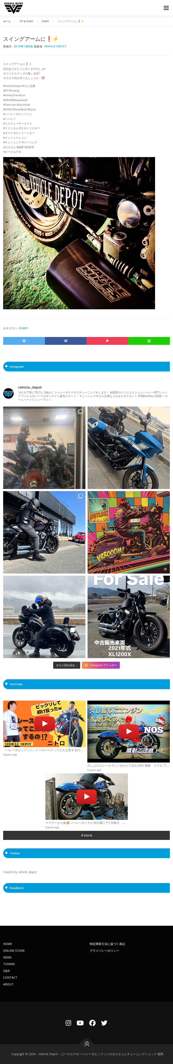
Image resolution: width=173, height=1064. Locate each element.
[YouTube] (80, 1023)
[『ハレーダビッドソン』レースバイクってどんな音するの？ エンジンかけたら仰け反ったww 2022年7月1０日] (44, 724)
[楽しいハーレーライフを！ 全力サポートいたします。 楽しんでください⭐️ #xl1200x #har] (44, 532)
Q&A (6, 971)
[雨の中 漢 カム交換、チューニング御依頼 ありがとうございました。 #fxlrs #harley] (44, 617)
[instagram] (68, 1023)
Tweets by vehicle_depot (20, 872)
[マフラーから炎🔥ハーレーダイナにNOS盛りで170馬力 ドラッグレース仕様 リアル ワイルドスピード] (86, 796)
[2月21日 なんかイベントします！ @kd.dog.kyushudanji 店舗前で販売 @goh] (129, 532)
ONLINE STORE (14, 951)
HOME (7, 944)
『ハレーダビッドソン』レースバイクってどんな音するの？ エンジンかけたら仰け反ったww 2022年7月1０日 (79, 750)
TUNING (9, 964)
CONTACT (10, 977)
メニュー (166, 8)
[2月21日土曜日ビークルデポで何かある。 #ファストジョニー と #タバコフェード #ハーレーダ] (129, 448)
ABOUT (8, 984)
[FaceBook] (92, 1023)
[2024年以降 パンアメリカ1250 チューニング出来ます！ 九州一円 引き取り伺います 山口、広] (44, 448)
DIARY (23, 328)
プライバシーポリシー (104, 951)
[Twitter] (104, 1023)
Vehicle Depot (55, 46)
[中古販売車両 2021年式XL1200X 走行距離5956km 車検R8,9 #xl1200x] (129, 617)
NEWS (7, 957)
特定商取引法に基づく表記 (107, 944)
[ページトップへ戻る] (86, 1044)
